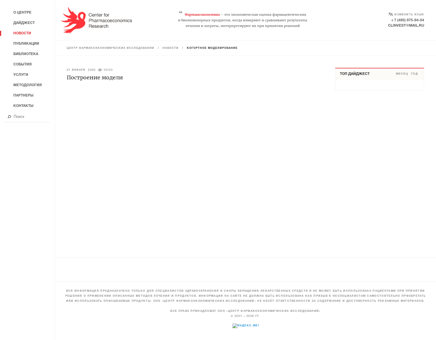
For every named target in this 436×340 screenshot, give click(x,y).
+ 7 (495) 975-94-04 (407, 20)
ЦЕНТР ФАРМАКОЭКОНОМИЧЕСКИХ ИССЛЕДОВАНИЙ (110, 48)
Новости (171, 48)
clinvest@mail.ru (406, 25)
